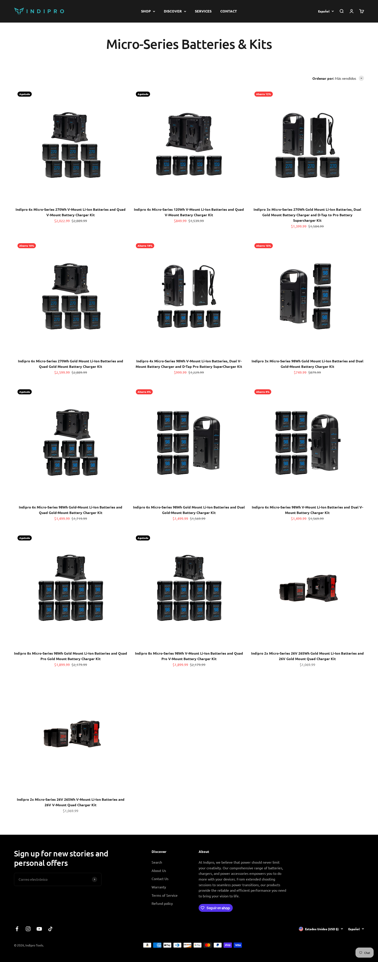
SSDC (359, 945)
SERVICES (203, 11)
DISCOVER (173, 11)
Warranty (159, 887)
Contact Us (160, 878)
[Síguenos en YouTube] (39, 929)
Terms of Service (165, 895)
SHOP (146, 11)
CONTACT (228, 11)
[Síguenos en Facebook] (17, 929)
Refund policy (162, 903)
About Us (159, 870)
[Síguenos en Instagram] (28, 929)
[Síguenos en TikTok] (50, 929)
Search (157, 862)
